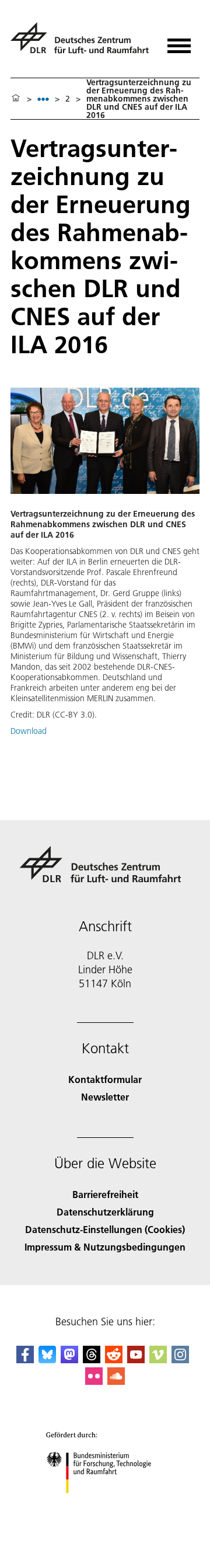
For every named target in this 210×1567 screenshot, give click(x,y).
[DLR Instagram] (180, 1359)
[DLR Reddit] (114, 1359)
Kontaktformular (105, 1079)
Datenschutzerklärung (105, 1212)
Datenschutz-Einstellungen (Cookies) (105, 1229)
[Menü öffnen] (179, 41)
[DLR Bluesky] (47, 1359)
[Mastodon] (69, 1359)
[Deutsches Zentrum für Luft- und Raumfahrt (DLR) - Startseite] (81, 43)
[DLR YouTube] (136, 1359)
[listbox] (43, 99)
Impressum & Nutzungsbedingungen (105, 1247)
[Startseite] (15, 99)
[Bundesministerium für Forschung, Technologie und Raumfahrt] (105, 1505)
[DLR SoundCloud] (116, 1381)
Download (28, 731)
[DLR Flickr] (94, 1381)
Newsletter (105, 1097)
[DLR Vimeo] (158, 1359)
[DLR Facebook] (25, 1359)
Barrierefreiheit (105, 1194)
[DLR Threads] (91, 1359)
